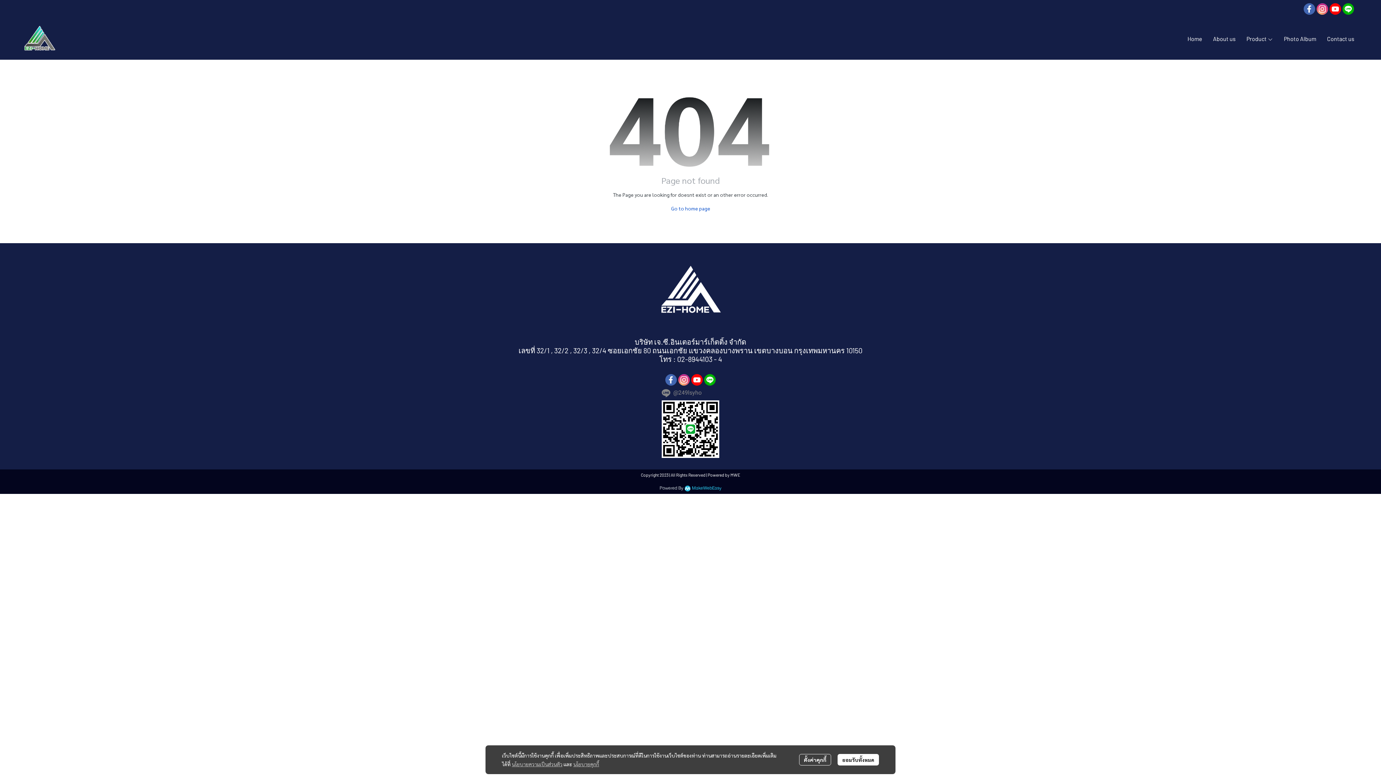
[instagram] (1322, 9)
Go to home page (690, 208)
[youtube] (1335, 9)
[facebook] (1309, 9)
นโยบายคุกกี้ (586, 764)
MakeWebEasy (706, 488)
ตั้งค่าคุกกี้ (815, 759)
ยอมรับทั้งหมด (858, 759)
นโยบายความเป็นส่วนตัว (537, 764)
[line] (1348, 9)
